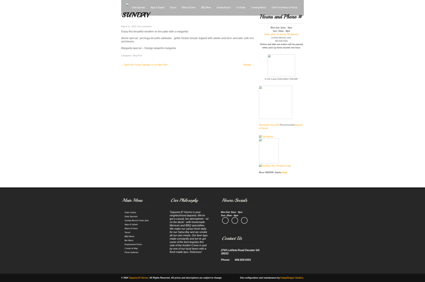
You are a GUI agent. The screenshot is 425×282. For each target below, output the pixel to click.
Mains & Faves (189, 7)
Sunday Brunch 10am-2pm (137, 220)
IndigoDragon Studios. (292, 278)
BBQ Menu (206, 7)
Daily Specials (138, 7)
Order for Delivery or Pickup (284, 7)
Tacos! (173, 7)
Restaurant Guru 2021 (269, 125)
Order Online (130, 212)
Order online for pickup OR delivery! (281, 34)
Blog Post (137, 55)
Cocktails (241, 7)
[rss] (244, 220)
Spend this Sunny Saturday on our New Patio (144, 64)
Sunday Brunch (224, 7)
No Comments (145, 26)
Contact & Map (131, 248)
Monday (249, 64)
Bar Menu (129, 240)
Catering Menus (258, 7)
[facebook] (225, 220)
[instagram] (235, 220)
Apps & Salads (158, 7)
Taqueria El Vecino (138, 278)
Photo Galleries (131, 252)
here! (284, 172)
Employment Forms (133, 244)
